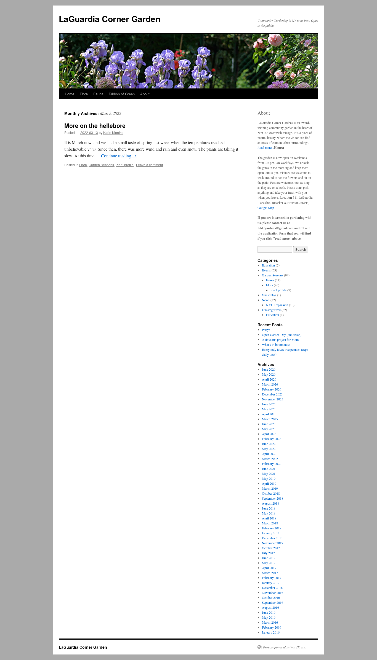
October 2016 (271, 597)
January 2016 (271, 632)
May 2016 (268, 617)
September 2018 (272, 498)
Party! (266, 329)
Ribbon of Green (122, 93)
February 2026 (271, 389)
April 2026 (269, 379)
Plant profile (125, 164)
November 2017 (272, 543)
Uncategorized (271, 310)
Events (266, 270)
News (266, 300)
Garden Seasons (101, 164)
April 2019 (269, 483)
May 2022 (268, 448)
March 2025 (270, 419)
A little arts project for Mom (280, 339)
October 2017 (271, 548)
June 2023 (268, 424)
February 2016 (271, 627)
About (145, 93)
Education (268, 265)
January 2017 (271, 582)
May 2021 (268, 473)
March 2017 (270, 572)
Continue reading (119, 155)
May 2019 (268, 478)
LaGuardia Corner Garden (109, 19)
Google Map (265, 207)
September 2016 (272, 602)
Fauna (98, 93)
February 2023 (271, 439)
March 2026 (270, 384)
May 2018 (268, 513)
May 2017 (268, 563)
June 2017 (268, 558)
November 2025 (272, 399)
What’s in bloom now (276, 344)
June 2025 (268, 404)
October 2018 (271, 493)
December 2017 (272, 538)
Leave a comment (149, 164)
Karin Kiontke (113, 132)
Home (69, 93)
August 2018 (270, 503)
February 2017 (271, 577)
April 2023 (269, 434)
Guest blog (269, 295)
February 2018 (271, 528)
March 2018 (270, 523)
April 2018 (269, 518)
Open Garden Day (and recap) (281, 334)
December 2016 (272, 587)
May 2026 (268, 374)
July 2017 (268, 553)
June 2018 (268, 508)
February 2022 (271, 463)
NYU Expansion (277, 305)
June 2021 (268, 468)
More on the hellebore (95, 125)
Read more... (265, 147)
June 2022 (268, 443)
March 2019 (270, 488)
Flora (84, 93)
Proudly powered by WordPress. (284, 647)
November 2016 (272, 592)
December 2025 (272, 394)
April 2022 (269, 453)
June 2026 (268, 369)
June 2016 (268, 612)
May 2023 (268, 429)
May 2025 (268, 409)
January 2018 (271, 533)
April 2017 (269, 567)
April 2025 (269, 414)
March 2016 (270, 622)
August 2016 (270, 607)
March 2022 (270, 458)
